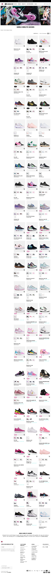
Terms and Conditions (34, 549)
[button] (15, 4)
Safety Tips (34, 556)
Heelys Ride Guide (22, 558)
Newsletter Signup (22, 560)
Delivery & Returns (22, 553)
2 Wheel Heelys (20, 536)
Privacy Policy (35, 550)
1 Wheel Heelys (44, 536)
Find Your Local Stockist (23, 562)
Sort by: (36, 33)
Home (2, 30)
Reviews (22, 550)
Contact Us (22, 549)
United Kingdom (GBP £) (6, 567)
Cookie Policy (34, 552)
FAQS (21, 554)
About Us (22, 547)
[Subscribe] (14, 547)
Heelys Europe (6, 571)
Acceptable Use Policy (34, 547)
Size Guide (22, 555)
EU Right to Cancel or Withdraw (34, 559)
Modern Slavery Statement (34, 554)
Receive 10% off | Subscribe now (26, 1)
